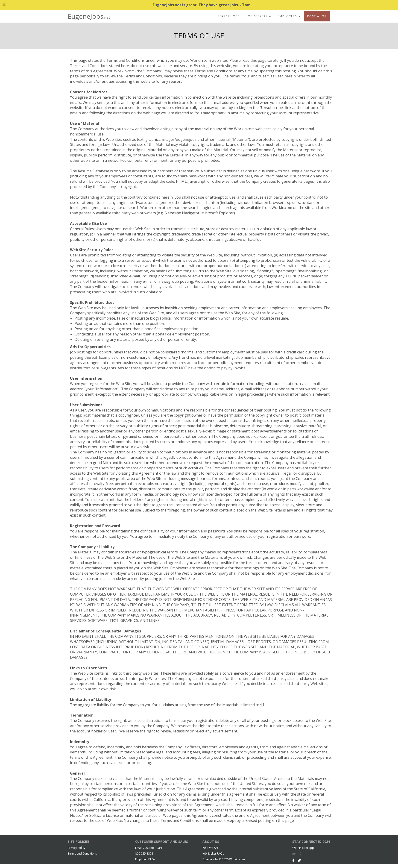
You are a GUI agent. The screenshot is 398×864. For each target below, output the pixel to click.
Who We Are (210, 848)
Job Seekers (258, 16)
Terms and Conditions (82, 853)
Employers (288, 16)
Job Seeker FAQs (213, 853)
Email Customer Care (149, 848)
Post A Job (317, 16)
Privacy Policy (76, 848)
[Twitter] (299, 860)
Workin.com (237, 859)
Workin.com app (303, 848)
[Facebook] (293, 860)
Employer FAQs (145, 859)
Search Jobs (229, 16)
